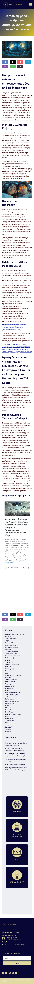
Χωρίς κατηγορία (10, 638)
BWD (5, 982)
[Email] (20, 66)
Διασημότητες (9, 703)
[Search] (26, 4)
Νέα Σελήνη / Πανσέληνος (13, 714)
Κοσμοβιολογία (10, 681)
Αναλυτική (8, 649)
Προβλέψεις (9, 677)
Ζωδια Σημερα (9, 699)
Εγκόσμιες (8, 636)
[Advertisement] (17, 590)
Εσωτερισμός (9, 688)
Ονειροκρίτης (9, 669)
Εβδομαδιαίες (9, 718)
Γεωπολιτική (9, 712)
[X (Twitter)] (13, 62)
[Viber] (5, 66)
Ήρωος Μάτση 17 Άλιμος (10, 932)
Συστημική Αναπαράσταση (13, 643)
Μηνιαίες (8, 731)
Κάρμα (7, 705)
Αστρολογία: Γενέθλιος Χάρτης (14, 634)
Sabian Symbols (10, 710)
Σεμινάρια (8, 729)
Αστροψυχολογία (10, 645)
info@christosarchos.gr (14, 939)
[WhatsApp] (13, 66)
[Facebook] (5, 62)
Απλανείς (8, 697)
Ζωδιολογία (9, 662)
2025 (6, 673)
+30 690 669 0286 (10, 935)
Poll (6, 723)
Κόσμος (7, 690)
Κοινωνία (8, 666)
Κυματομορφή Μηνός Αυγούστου (15, 764)
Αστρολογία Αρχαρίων (12, 664)
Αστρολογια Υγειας (11, 679)
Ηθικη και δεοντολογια (12, 701)
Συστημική (8, 727)
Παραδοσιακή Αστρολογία (13, 692)
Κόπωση (7, 660)
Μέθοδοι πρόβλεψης (11, 658)
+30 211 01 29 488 (11, 937)
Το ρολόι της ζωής (11, 653)
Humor (7, 716)
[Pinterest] (20, 62)
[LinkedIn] (16, 973)
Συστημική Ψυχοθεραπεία (13, 675)
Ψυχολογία (8, 684)
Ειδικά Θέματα (9, 671)
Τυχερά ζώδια (9, 720)
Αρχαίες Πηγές (9, 686)
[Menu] (30, 4)
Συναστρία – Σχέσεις (11, 647)
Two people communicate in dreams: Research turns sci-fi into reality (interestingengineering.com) (14, 327)
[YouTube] (6, 973)
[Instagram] (10, 973)
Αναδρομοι (8, 725)
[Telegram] (28, 62)
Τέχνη (7, 641)
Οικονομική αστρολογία (12, 656)
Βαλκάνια (8, 707)
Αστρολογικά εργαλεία (12, 694)
